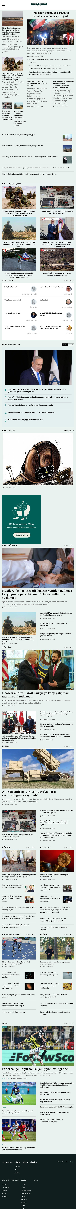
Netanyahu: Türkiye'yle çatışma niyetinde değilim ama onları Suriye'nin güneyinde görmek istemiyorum (56, 835)
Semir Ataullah (67, 307)
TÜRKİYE (6, 647)
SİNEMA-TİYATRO (26, 1193)
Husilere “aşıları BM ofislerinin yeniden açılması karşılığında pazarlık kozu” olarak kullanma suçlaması (37, 594)
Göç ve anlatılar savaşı (12, 313)
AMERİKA (18, 1166)
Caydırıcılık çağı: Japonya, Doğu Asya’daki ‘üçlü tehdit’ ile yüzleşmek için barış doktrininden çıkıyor (19, 213)
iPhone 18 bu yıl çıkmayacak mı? (13, 1012)
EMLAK (4, 1193)
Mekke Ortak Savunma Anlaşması (52, 287)
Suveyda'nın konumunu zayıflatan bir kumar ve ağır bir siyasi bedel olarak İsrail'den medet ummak (19, 275)
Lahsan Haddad (31, 320)
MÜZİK (23, 1205)
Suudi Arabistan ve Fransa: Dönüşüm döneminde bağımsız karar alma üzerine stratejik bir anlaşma (57, 244)
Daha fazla (68, 280)
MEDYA (23, 1196)
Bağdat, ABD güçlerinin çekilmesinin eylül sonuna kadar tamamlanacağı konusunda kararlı (19, 244)
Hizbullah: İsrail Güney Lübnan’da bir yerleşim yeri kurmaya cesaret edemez (29, 174)
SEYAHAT (24, 1202)
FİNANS (4, 1190)
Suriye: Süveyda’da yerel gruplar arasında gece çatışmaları (22, 145)
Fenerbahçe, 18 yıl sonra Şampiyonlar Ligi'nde (35, 1069)
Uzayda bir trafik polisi (12, 300)
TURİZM (4, 1196)
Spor (5, 1027)
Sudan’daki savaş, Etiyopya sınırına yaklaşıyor (18, 134)
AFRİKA (17, 1172)
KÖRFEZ (6, 847)
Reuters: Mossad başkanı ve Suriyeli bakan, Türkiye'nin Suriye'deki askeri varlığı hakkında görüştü (56, 714)
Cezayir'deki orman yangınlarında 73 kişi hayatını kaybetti (31, 412)
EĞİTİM (23, 1187)
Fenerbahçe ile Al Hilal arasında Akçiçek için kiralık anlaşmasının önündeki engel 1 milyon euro (57, 1085)
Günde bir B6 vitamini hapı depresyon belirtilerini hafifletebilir (49, 986)
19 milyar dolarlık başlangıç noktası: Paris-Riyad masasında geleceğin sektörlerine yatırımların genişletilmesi (55, 909)
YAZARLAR (7, 280)
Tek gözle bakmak (10, 287)
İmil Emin (33, 307)
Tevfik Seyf (68, 333)
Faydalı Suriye (44, 300)
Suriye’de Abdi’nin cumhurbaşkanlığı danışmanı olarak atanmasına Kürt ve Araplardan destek (35, 168)
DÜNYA (5, 746)
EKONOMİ (45, 847)
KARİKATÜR (8, 431)
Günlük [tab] (65, 344)
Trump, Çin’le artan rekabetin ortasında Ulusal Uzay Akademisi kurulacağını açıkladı (55, 823)
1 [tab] (35, 338)
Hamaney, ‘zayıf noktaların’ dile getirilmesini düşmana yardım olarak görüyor (29, 156)
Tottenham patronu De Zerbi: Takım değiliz (56, 1107)
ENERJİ (4, 1184)
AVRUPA (17, 1169)
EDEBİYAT (24, 1199)
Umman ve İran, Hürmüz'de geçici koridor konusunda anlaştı (12, 898)
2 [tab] (40, 338)
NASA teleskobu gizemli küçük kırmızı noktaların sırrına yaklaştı (11, 986)
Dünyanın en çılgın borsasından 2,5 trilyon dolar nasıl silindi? (50, 898)
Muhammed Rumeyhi (29, 294)
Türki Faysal (68, 294)
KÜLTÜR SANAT (26, 1190)
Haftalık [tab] (71, 344)
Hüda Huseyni (67, 320)
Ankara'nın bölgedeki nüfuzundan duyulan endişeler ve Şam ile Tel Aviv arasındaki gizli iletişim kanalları (19, 738)
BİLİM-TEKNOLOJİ (11, 934)
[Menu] (3, 5)
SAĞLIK (44, 934)
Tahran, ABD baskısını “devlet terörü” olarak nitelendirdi (48, 59)
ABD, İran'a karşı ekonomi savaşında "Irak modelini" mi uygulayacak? (50, 887)
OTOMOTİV (5, 1187)
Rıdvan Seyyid (32, 333)
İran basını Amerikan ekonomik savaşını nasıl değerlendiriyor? (8, 115)
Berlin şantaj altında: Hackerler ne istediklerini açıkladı (37, 83)
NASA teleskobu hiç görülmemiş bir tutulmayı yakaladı (11, 974)
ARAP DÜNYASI (10, 545)
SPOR (4, 1023)
